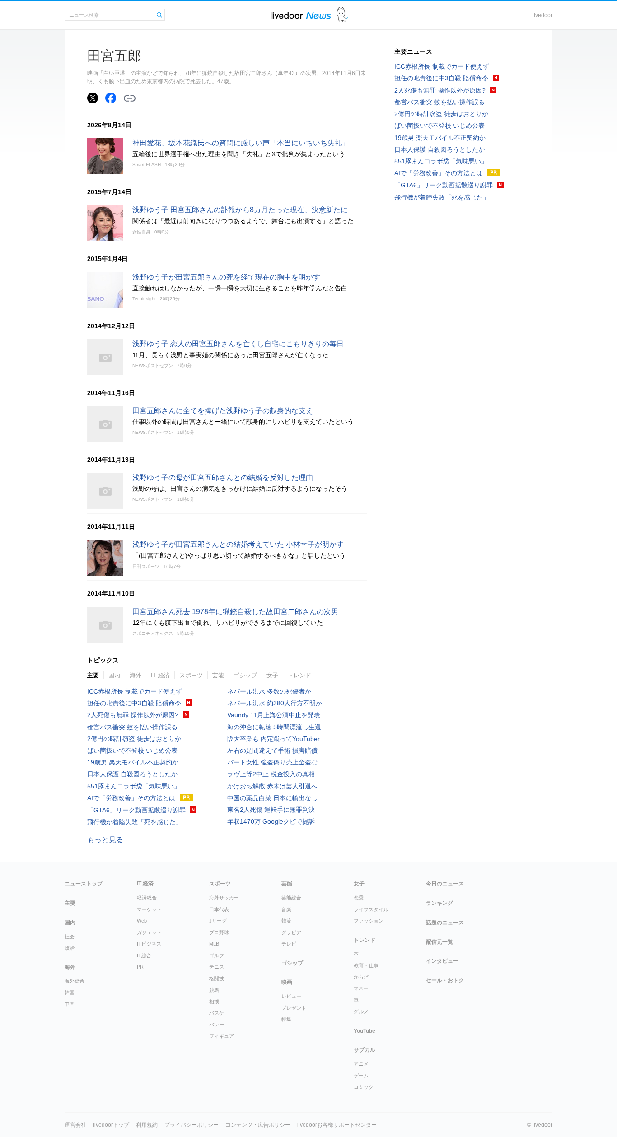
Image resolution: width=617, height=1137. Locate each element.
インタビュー (442, 961)
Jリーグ (218, 920)
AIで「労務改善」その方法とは (131, 797)
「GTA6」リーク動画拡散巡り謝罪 (136, 810)
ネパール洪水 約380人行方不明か (274, 703)
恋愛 (359, 897)
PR (140, 966)
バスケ (216, 1013)
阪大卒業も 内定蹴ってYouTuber (273, 738)
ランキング (439, 903)
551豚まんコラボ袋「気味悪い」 (133, 786)
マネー (361, 988)
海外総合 (74, 980)
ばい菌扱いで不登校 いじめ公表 (132, 750)
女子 (272, 675)
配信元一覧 (439, 942)
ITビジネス (149, 943)
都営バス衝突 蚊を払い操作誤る (132, 727)
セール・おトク (445, 980)
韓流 (286, 920)
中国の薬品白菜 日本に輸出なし (272, 797)
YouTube (364, 1031)
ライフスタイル (371, 909)
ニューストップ (84, 884)
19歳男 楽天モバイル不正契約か (132, 762)
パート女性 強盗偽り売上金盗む (272, 762)
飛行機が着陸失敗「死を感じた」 (134, 821)
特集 (286, 1019)
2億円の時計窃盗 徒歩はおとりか (134, 738)
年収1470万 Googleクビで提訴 (271, 821)
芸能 (218, 675)
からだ (361, 976)
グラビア (291, 932)
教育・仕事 (366, 965)
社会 (70, 936)
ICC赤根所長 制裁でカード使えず (134, 691)
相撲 (214, 1001)
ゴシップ (245, 675)
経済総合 (147, 897)
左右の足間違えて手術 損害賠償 (272, 750)
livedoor (542, 15)
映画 (286, 982)
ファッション (368, 920)
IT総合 (144, 955)
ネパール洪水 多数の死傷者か (269, 691)
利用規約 (147, 1125)
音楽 (286, 909)
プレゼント (293, 1008)
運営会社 (75, 1125)
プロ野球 (219, 932)
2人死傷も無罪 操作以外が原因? (132, 714)
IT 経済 (160, 675)
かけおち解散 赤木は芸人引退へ (272, 786)
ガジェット (149, 932)
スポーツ (191, 675)
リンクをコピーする (129, 98)
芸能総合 (291, 897)
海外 (135, 675)
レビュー (291, 996)
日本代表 (219, 909)
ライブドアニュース (301, 15)
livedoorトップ (111, 1125)
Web (142, 920)
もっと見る (105, 839)
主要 (93, 675)
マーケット (149, 909)
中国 (70, 1004)
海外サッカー (224, 897)
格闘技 (216, 978)
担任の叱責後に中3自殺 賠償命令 (134, 703)
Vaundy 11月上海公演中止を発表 (273, 714)
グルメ (361, 1011)
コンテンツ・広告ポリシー (257, 1125)
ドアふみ (342, 15)
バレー (216, 1024)
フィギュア (221, 1036)
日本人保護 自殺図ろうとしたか (132, 774)
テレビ (288, 943)
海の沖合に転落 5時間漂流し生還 (274, 727)
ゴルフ (216, 955)
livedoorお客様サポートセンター (337, 1125)
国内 (114, 675)
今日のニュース (445, 884)
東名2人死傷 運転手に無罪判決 (271, 809)
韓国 (70, 992)
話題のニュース (445, 922)
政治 (70, 948)
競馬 (214, 990)
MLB (214, 943)
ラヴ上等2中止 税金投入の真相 (271, 774)
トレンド (299, 675)
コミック (364, 1087)
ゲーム (361, 1075)
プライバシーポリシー (191, 1125)
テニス (216, 966)
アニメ (361, 1064)
